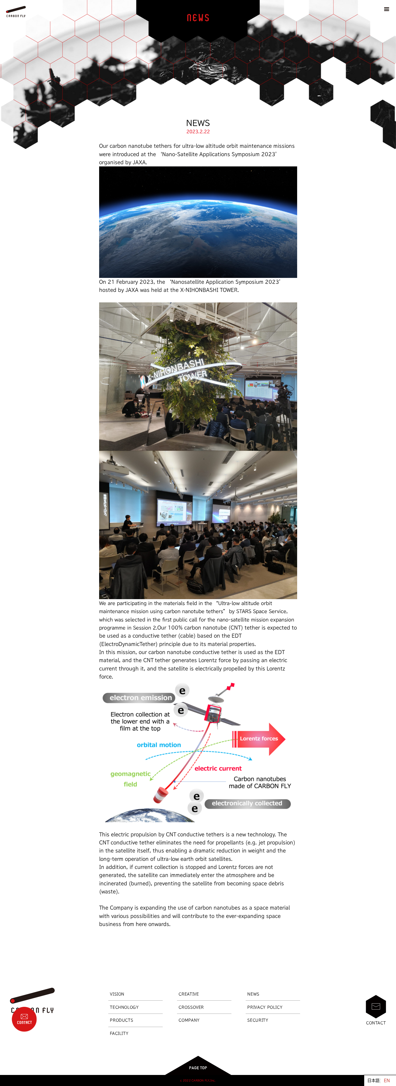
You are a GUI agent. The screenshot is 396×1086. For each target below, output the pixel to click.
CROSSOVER (191, 1007)
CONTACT (376, 1023)
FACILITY (119, 1033)
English (387, 1080)
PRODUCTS (121, 1020)
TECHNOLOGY (124, 1007)
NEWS (253, 994)
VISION (117, 994)
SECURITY (257, 1020)
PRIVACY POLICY (264, 1007)
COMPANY (189, 1020)
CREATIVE (189, 994)
